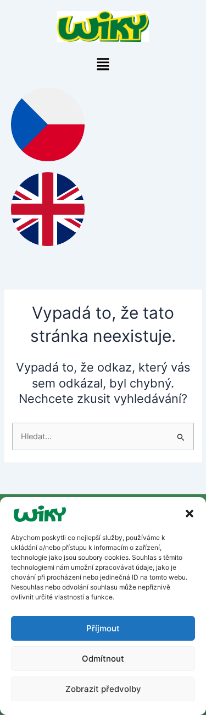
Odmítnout (103, 658)
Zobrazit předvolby (103, 689)
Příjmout (103, 628)
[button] (189, 513)
